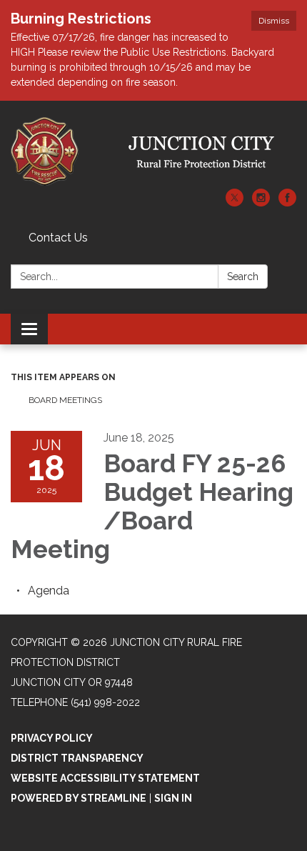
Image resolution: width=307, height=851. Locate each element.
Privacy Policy (52, 738)
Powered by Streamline (78, 798)
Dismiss (273, 21)
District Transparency (77, 758)
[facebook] (287, 202)
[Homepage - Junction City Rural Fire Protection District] (153, 152)
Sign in (173, 798)
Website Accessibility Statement (105, 778)
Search (242, 276)
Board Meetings (65, 400)
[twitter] (234, 202)
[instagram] (261, 202)
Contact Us (58, 237)
